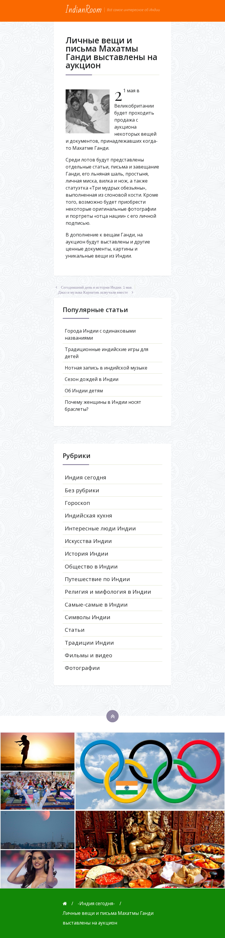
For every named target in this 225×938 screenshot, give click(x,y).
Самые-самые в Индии (96, 604)
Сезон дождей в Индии (91, 379)
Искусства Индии (88, 541)
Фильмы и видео (88, 655)
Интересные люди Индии (100, 528)
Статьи (75, 630)
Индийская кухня (88, 515)
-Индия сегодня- (96, 903)
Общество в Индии (91, 566)
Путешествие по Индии (97, 579)
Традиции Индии (89, 642)
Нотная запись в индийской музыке (106, 368)
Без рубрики (82, 490)
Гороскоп (77, 503)
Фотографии (82, 668)
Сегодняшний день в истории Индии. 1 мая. (96, 287)
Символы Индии (87, 617)
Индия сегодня (85, 477)
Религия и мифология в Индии (108, 591)
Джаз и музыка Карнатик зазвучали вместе (93, 292)
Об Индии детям (84, 390)
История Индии (86, 553)
